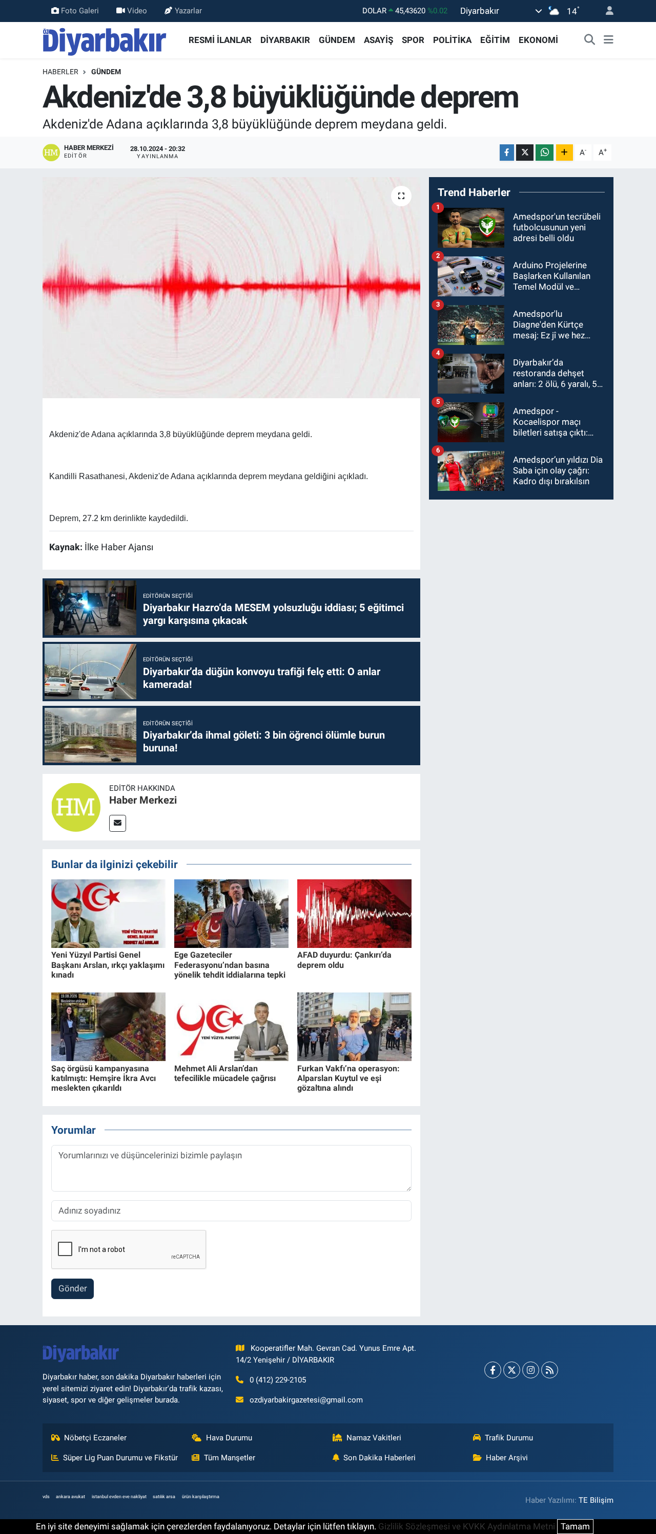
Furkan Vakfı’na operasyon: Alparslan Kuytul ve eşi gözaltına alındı (348, 1078)
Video (137, 10)
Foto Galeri (80, 10)
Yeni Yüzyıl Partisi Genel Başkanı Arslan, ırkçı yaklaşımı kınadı (108, 964)
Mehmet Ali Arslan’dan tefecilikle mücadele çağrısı (225, 1073)
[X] (511, 1370)
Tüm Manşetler (229, 1457)
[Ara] (590, 40)
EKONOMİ (538, 40)
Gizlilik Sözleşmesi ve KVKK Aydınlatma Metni (466, 1526)
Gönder (72, 1288)
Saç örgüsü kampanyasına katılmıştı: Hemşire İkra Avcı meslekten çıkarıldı (103, 1078)
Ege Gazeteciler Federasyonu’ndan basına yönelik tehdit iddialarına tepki (229, 964)
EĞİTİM (495, 40)
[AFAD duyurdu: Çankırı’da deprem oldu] (354, 913)
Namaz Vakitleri (373, 1437)
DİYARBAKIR (285, 40)
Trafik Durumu (509, 1437)
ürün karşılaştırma (200, 1496)
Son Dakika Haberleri (379, 1457)
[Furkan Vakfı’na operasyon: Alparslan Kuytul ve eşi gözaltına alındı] (354, 1026)
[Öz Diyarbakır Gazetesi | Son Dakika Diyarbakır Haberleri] (105, 39)
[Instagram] (530, 1370)
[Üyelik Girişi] (605, 11)
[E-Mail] (117, 823)
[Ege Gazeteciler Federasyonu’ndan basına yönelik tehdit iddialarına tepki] (231, 913)
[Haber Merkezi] (75, 806)
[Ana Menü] (608, 40)
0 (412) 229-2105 (278, 1380)
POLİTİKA (452, 40)
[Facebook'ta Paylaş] (507, 152)
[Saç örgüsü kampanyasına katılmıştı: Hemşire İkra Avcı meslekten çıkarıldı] (108, 1026)
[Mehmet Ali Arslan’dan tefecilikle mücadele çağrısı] (231, 1026)
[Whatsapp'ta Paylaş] (545, 152)
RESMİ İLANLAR (220, 40)
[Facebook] (492, 1370)
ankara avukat (70, 1496)
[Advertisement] (521, 580)
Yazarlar (188, 10)
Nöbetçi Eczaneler (95, 1437)
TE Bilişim (596, 1500)
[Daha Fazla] (564, 152)
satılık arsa (164, 1496)
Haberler (60, 72)
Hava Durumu (229, 1437)
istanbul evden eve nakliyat (119, 1496)
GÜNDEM (337, 40)
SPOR (413, 40)
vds (46, 1496)
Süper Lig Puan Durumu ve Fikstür (120, 1457)
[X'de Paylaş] (525, 152)
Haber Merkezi (143, 800)
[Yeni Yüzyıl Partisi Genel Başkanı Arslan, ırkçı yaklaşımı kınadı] (108, 913)
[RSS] (549, 1370)
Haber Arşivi (507, 1457)
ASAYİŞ (378, 40)
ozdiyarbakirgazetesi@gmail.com (306, 1400)
